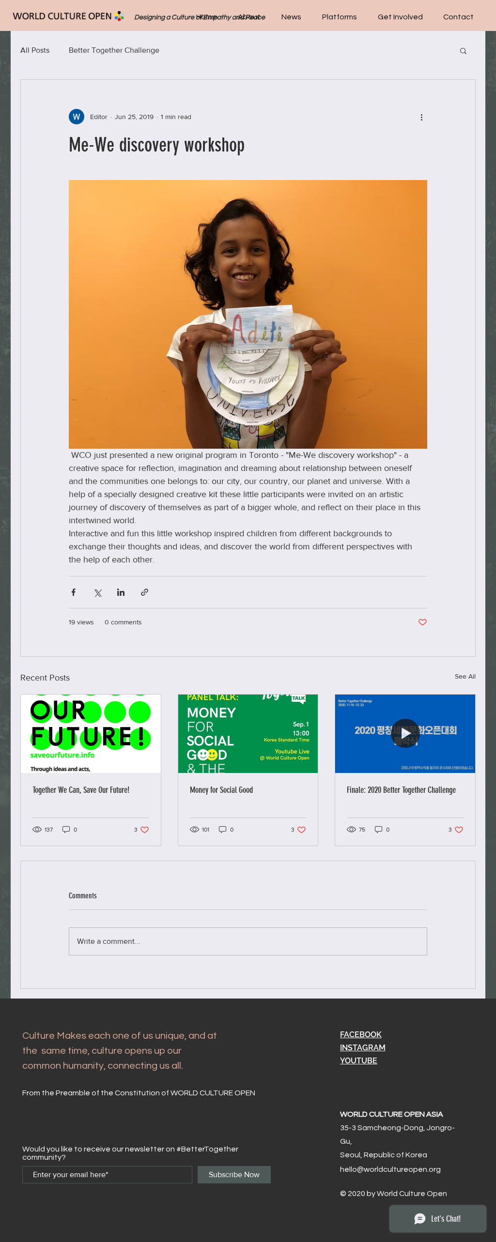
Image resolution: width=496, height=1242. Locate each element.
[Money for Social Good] (248, 734)
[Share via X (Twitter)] (97, 592)
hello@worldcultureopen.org (390, 1169)
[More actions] (421, 116)
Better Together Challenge (114, 50)
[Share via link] (144, 592)
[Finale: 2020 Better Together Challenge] (405, 734)
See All (465, 676)
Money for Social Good (221, 790)
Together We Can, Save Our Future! (80, 790)
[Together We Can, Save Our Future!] (91, 734)
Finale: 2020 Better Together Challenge (401, 790)
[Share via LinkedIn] (120, 592)
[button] (339, 17)
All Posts (34, 50)
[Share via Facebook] (73, 592)
